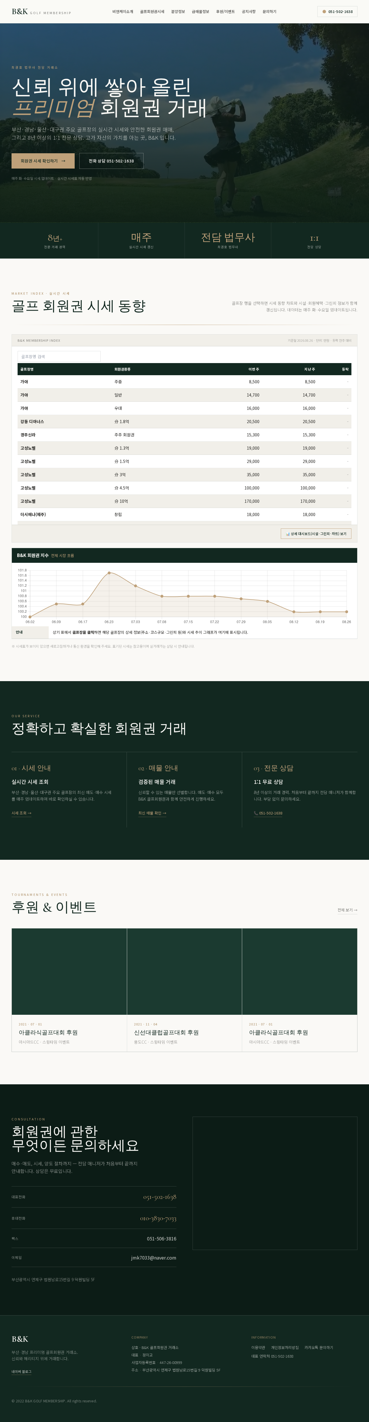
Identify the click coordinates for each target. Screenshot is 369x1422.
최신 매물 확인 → (152, 813)
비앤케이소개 (122, 11)
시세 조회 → (21, 813)
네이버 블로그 (21, 1371)
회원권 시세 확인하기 (43, 161)
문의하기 (269, 11)
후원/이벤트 (225, 11)
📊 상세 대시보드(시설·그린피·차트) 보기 (316, 533)
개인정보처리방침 (285, 1347)
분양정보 (178, 11)
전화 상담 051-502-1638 (111, 161)
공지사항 (249, 11)
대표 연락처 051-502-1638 (272, 1356)
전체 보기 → (347, 910)
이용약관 (258, 1347)
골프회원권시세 (152, 11)
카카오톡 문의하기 (318, 1347)
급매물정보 (200, 11)
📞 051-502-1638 (268, 813)
